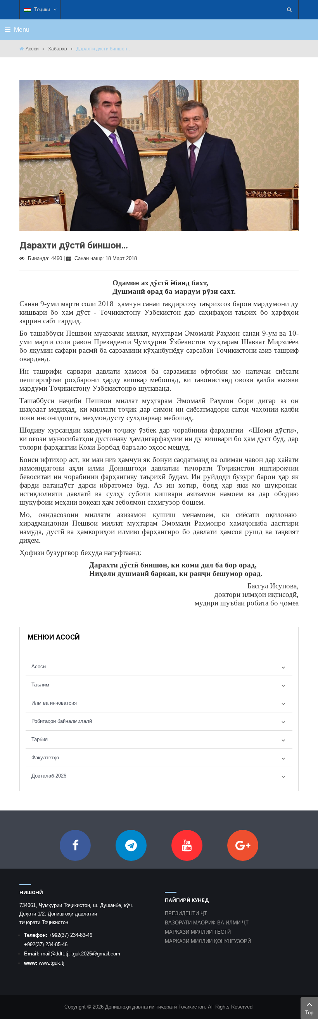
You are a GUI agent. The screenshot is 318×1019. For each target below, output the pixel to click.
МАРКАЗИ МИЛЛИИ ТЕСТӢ (198, 932)
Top (309, 1013)
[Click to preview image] (159, 155)
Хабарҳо (57, 49)
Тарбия (39, 739)
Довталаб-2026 (48, 776)
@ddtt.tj (59, 954)
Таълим (40, 685)
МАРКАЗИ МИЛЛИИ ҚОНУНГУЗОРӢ (208, 941)
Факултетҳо (45, 757)
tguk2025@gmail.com (95, 954)
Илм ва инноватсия (54, 703)
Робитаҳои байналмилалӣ (61, 721)
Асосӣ (32, 49)
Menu (20, 29)
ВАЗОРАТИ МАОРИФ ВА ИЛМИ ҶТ (207, 923)
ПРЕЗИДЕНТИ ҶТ (186, 913)
